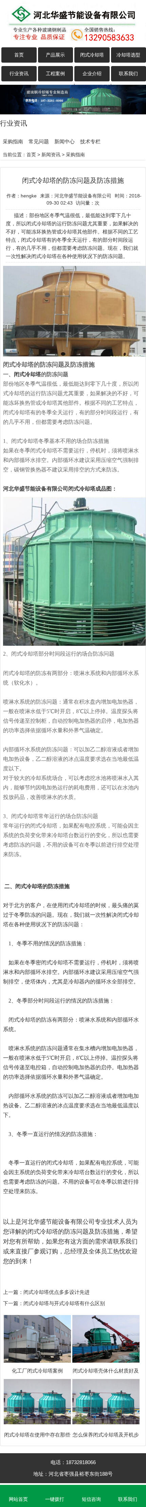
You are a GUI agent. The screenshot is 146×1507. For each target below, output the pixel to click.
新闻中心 (64, 141)
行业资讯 (19, 73)
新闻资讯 (50, 154)
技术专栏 (90, 141)
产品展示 (55, 55)
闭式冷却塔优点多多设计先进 (56, 1292)
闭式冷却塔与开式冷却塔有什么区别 (64, 1303)
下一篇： (13, 1303)
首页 (19, 55)
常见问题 (39, 141)
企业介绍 (92, 73)
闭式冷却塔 (92, 55)
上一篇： (13, 1292)
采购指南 (13, 141)
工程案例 (55, 73)
